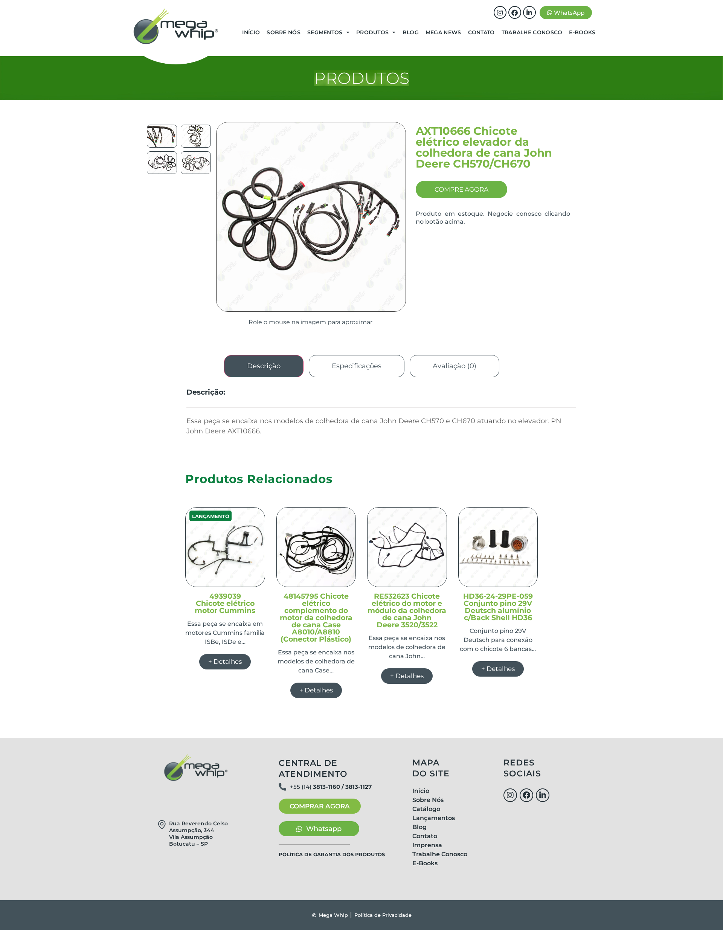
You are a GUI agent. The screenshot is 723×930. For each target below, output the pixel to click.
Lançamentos (433, 818)
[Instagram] (500, 12)
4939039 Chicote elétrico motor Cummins (225, 603)
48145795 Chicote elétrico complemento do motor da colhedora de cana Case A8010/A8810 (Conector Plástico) (316, 617)
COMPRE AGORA (461, 189)
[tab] (264, 366)
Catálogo (426, 809)
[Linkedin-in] (529, 12)
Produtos (372, 32)
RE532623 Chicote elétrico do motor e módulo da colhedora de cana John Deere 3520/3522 (407, 610)
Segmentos (325, 32)
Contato (481, 32)
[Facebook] (514, 12)
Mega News (443, 32)
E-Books (582, 32)
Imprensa (427, 845)
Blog (411, 32)
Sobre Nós (283, 32)
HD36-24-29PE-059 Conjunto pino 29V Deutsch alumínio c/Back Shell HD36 (498, 607)
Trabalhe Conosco (532, 32)
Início (251, 32)
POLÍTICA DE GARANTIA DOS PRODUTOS (332, 854)
